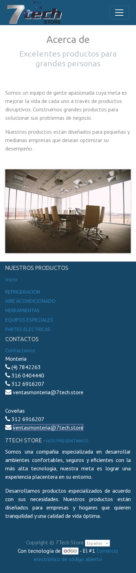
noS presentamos (67, 440)
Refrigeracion (22, 292)
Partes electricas (28, 329)
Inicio (11, 279)
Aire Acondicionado (30, 301)
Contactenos (20, 350)
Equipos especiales (29, 320)
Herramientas (22, 310)
